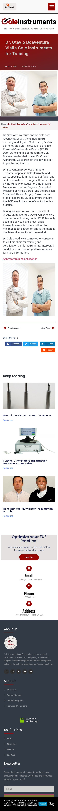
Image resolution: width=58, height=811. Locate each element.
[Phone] (29, 586)
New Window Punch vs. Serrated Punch (27, 415)
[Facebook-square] (6, 671)
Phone (29, 593)
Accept (43, 804)
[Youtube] (24, 671)
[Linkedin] (30, 671)
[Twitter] (18, 671)
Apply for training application (20, 259)
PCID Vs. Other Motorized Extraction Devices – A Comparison (25, 462)
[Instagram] (12, 671)
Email (29, 575)
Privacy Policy (51, 804)
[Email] (29, 568)
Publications (12, 66)
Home (3, 124)
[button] (51, 6)
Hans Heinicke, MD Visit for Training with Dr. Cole (28, 510)
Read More (8, 420)
